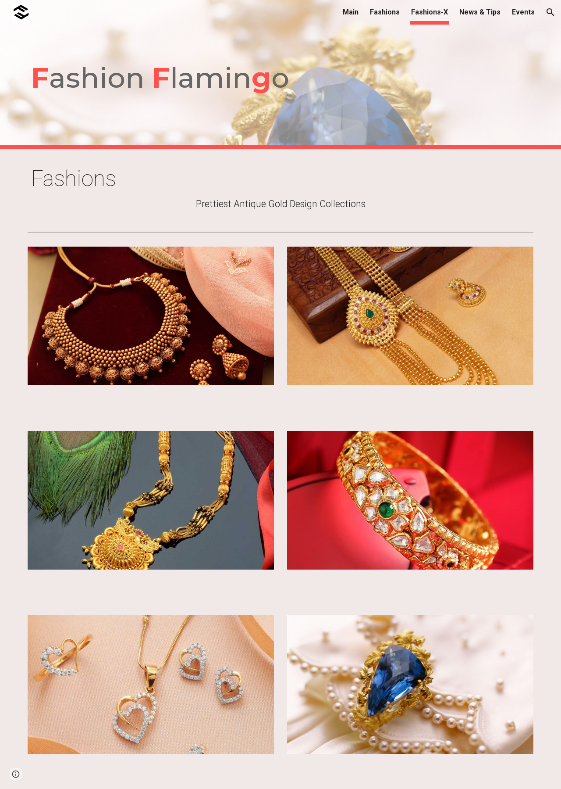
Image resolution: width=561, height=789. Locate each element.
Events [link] (523, 12)
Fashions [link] (385, 12)
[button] (550, 12)
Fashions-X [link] (429, 12)
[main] (280, 74)
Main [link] (351, 12)
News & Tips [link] (480, 12)
